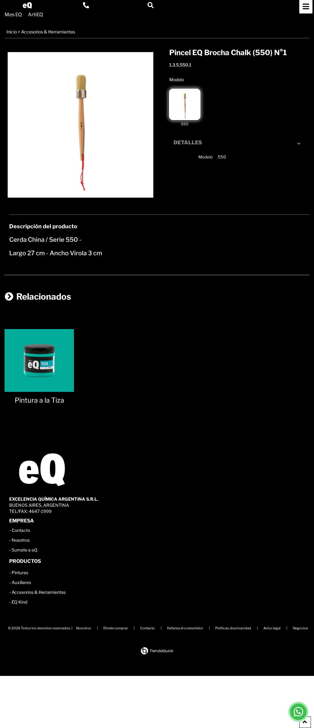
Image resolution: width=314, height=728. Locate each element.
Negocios (300, 628)
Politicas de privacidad (233, 628)
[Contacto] (86, 5)
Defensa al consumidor (185, 628)
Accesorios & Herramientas (48, 31)
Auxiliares (21, 582)
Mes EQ (13, 14)
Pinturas (20, 572)
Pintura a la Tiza (39, 400)
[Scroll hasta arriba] (305, 722)
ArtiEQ (35, 14)
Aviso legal (272, 628)
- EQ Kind (18, 602)
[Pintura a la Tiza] (39, 357)
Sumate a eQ (24, 549)
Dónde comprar (115, 628)
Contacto (21, 530)
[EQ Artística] (27, 5)
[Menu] (305, 6)
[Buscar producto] (150, 5)
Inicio (11, 31)
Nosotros (21, 540)
